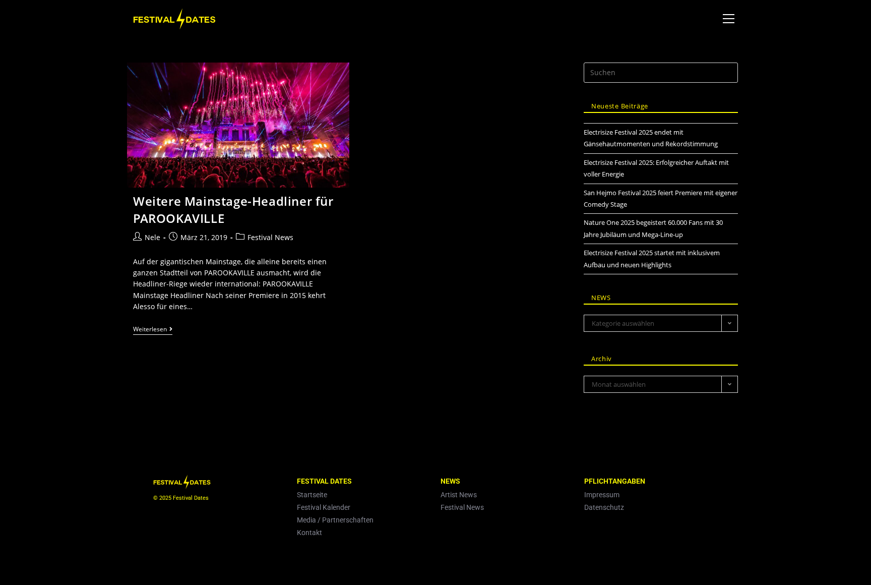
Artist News (459, 495)
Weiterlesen (152, 329)
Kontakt (309, 533)
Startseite (312, 495)
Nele (152, 237)
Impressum (601, 495)
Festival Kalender (323, 507)
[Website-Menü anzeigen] (728, 19)
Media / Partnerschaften (335, 520)
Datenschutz (604, 507)
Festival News (270, 237)
